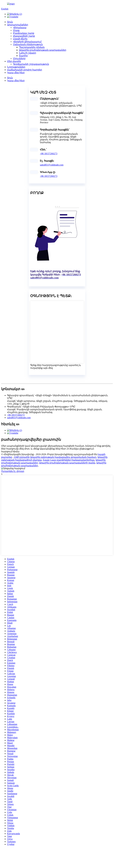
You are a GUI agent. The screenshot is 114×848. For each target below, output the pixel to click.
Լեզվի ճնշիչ (20, 38)
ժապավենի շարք (24, 36)
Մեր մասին (14, 61)
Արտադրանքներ (17, 24)
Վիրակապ (19, 27)
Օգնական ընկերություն (28, 44)
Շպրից (23, 55)
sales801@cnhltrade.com (51, 165)
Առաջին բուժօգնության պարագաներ (42, 50)
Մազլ (16, 30)
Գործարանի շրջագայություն (31, 64)
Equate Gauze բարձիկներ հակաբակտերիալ (68, 460)
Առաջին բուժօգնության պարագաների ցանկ (67, 462)
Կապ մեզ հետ (16, 72)
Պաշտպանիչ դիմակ (32, 47)
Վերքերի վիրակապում (27, 41)
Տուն (10, 22)
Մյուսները (19, 58)
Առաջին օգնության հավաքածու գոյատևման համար (63, 457)
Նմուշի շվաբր (27, 53)
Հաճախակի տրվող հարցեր (24, 69)
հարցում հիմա (10, 451)
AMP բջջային (22, 457)
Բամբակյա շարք (23, 33)
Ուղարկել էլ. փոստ (12, 471)
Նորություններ (16, 67)
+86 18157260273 (48, 153)
